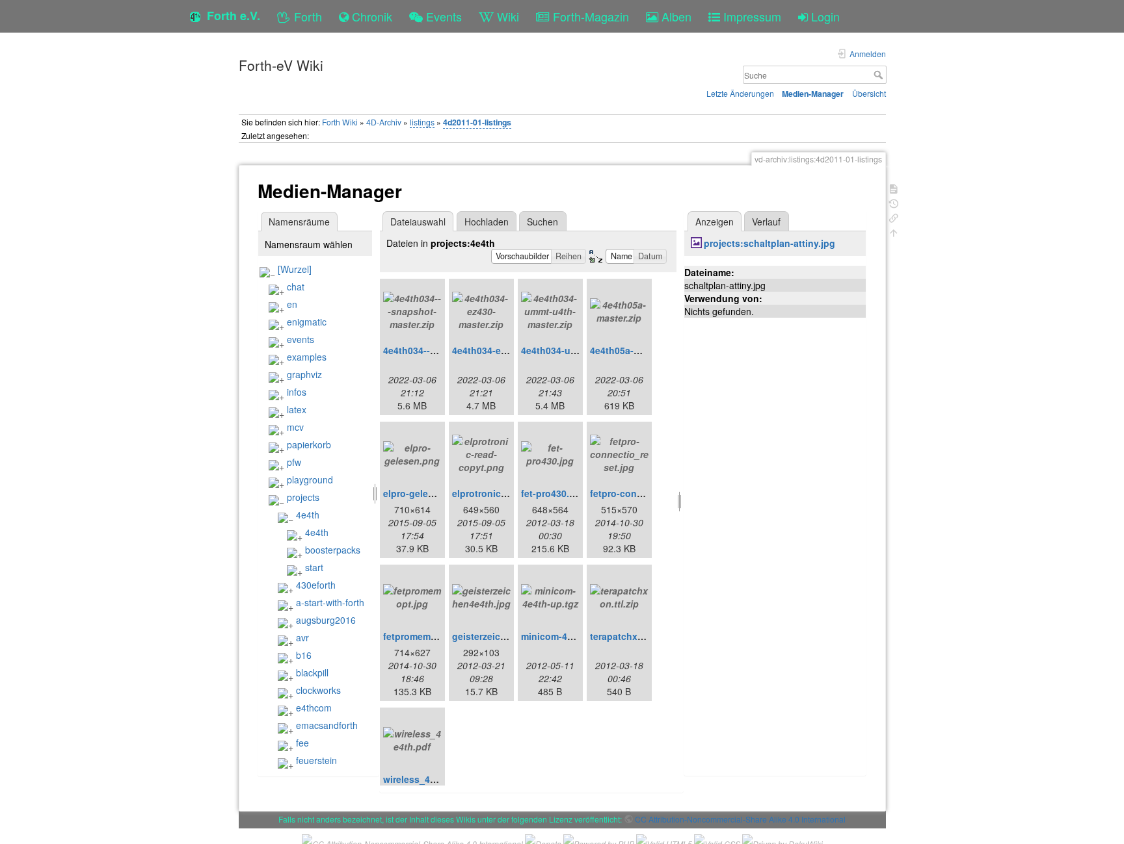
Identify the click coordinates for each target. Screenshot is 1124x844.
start (314, 567)
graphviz (304, 374)
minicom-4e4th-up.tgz (569, 636)
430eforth (316, 584)
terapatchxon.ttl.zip (633, 636)
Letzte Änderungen (740, 93)
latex (296, 409)
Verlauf (766, 221)
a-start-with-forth (330, 602)
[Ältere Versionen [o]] (893, 202)
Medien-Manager (813, 93)
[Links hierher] (893, 216)
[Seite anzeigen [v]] (893, 187)
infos (296, 391)
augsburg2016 (326, 619)
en (292, 304)
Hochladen (486, 221)
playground (310, 479)
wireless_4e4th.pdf (425, 779)
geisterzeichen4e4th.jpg (505, 636)
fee (302, 742)
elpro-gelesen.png (423, 493)
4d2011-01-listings (477, 122)
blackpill (312, 672)
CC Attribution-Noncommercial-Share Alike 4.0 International (740, 819)
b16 (304, 654)
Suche (880, 74)
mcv (295, 426)
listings (422, 121)
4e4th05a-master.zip (634, 350)
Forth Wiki (340, 121)
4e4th (307, 514)
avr (302, 637)
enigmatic (307, 321)
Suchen (542, 221)
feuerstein (316, 760)
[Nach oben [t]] (893, 231)
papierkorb (309, 444)
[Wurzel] (295, 268)
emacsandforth (327, 725)
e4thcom (314, 707)
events (300, 339)
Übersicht (869, 93)
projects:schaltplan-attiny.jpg (769, 243)
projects (303, 497)
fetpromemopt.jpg (422, 636)
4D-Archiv (383, 121)
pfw (294, 461)
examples (307, 356)
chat (295, 286)
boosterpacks (332, 549)
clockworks (318, 690)
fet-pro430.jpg (552, 493)
